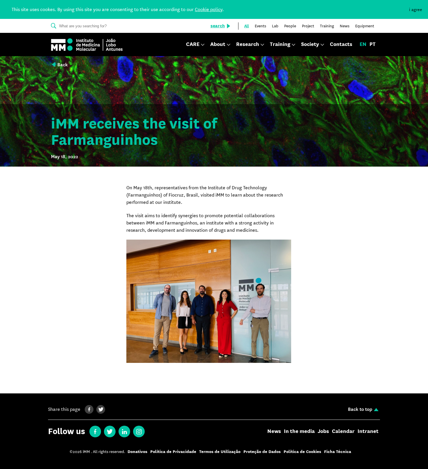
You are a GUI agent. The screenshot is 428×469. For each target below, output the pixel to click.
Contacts (341, 44)
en (363, 44)
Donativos (137, 452)
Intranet (368, 431)
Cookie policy (208, 9)
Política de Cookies (302, 452)
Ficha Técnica (337, 452)
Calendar (343, 431)
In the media (299, 431)
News (274, 431)
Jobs (323, 431)
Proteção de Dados (262, 452)
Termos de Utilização (219, 452)
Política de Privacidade (173, 452)
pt (372, 44)
